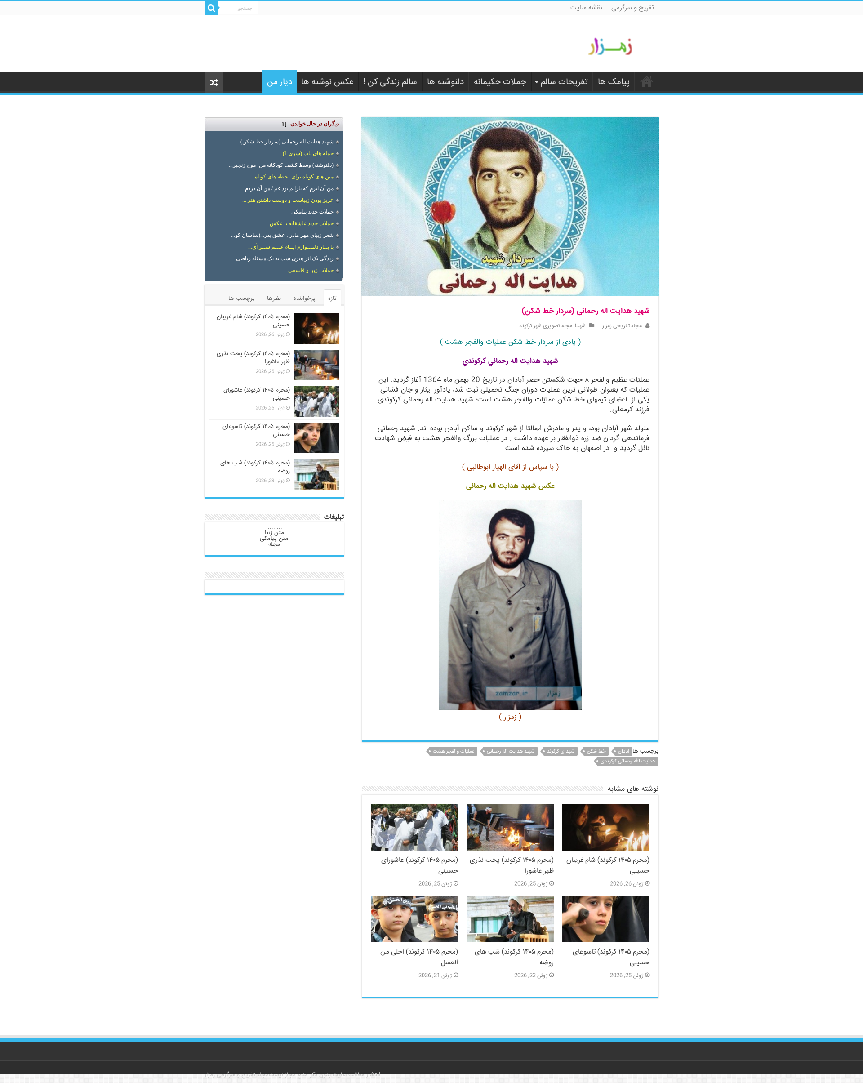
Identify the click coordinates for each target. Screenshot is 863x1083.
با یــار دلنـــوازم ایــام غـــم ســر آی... (291, 247)
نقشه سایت (586, 8)
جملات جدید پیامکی (312, 212)
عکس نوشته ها (327, 82)
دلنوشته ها (445, 82)
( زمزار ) (510, 717)
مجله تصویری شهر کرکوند (545, 326)
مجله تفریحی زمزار (622, 326)
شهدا (580, 326)
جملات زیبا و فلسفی (311, 270)
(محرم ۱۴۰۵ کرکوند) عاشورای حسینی (256, 394)
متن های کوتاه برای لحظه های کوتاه (294, 177)
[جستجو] (211, 8)
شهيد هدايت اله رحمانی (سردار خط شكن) (287, 141)
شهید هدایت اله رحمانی (510, 751)
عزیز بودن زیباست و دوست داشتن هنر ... (288, 200)
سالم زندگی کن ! (390, 82)
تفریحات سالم (564, 82)
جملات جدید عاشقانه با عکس (302, 223)
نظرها (274, 298)
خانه (646, 81)
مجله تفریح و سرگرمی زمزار (237, 1074)
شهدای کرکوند (560, 751)
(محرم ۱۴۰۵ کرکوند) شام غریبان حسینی (253, 321)
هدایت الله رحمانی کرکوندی (628, 761)
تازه (332, 298)
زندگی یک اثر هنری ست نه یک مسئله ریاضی (285, 258)
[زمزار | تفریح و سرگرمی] (612, 46)
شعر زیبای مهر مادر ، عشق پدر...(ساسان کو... (282, 235)
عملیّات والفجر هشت (453, 751)
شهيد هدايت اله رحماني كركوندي (510, 361)
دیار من (279, 82)
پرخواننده (305, 298)
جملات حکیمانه (500, 82)
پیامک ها (614, 82)
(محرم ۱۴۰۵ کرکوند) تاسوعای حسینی (256, 430)
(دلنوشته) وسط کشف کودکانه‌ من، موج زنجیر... (281, 165)
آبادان (623, 751)
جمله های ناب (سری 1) (308, 153)
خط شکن (596, 751)
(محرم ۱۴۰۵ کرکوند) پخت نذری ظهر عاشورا (253, 357)
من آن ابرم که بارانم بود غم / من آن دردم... (287, 188)
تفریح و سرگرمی (632, 8)
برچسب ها (241, 298)
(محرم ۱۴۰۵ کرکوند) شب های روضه (255, 467)
